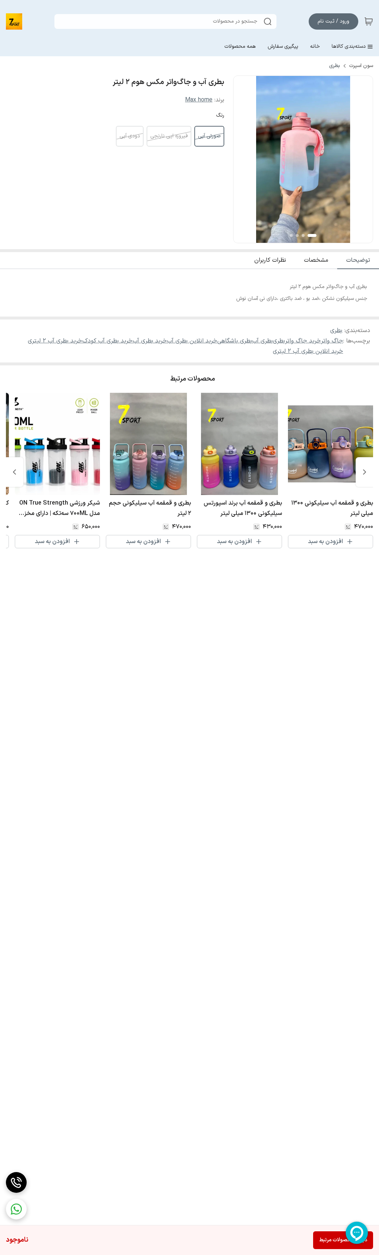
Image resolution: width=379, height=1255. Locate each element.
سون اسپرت (361, 66)
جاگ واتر (332, 341)
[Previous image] (243, 159)
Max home (198, 100)
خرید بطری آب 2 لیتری (55, 341)
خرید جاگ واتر (303, 341)
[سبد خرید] (368, 21)
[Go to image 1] (312, 235)
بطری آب (262, 341)
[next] (14, 472)
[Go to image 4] (291, 235)
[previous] (364, 472)
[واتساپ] (16, 1209)
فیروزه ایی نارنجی (169, 136)
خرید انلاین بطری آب (192, 341)
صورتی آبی (209, 136)
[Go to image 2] (303, 235)
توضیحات (358, 260)
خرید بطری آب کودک (107, 341)
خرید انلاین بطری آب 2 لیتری (308, 351)
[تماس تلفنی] (16, 1182)
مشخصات (316, 260)
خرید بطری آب (150, 341)
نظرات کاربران (270, 260)
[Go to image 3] (297, 235)
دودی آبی (130, 136)
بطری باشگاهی (234, 341)
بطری (334, 66)
